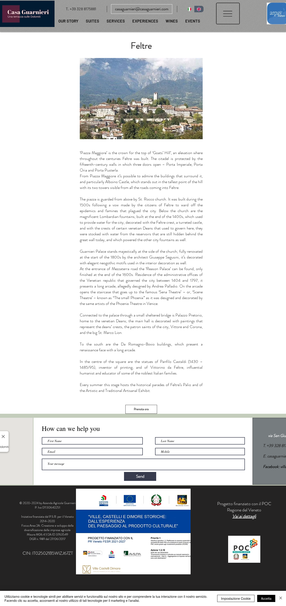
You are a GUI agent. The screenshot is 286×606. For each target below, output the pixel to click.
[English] (199, 9)
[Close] (280, 598)
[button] (228, 13)
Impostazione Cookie (236, 598)
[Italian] (189, 9)
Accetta (266, 598)
